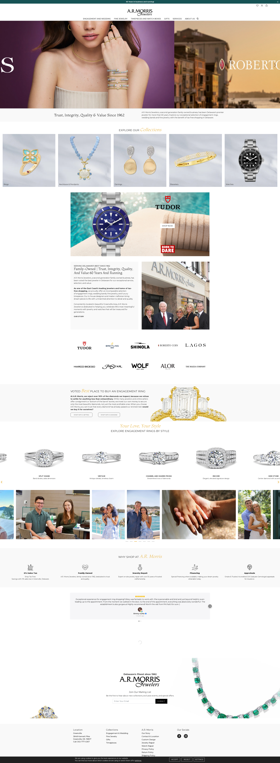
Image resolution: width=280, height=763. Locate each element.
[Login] (262, 5)
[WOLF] (140, 367)
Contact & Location (150, 736)
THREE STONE (236, 476)
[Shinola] (140, 345)
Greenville (77, 733)
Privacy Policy (148, 749)
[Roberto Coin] (167, 345)
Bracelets (174, 184)
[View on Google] (140, 609)
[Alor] (167, 367)
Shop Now (167, 226)
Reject (187, 759)
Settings (199, 759)
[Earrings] (140, 160)
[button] (127, 541)
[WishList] (257, 5)
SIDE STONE (122, 476)
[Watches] (251, 160)
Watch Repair (148, 746)
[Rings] (29, 160)
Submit (161, 701)
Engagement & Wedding (117, 733)
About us (190, 19)
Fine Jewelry (120, 19)
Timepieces (111, 743)
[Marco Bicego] (84, 367)
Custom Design (149, 740)
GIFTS (166, 19)
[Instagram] (186, 736)
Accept (174, 759)
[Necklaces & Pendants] (84, 160)
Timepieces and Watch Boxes (146, 19)
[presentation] (5, 65)
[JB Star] (112, 367)
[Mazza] (195, 367)
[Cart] (266, 5)
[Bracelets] (195, 160)
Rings (6, 184)
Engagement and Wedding (97, 19)
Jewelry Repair (148, 743)
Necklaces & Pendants (69, 184)
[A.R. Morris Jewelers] (140, 12)
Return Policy (147, 752)
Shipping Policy (148, 755)
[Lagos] (195, 345)
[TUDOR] (84, 345)
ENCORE (64, 476)
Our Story (79, 316)
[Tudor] (140, 224)
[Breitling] (112, 345)
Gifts (108, 740)
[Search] (197, 19)
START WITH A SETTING (81, 415)
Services (177, 19)
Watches (229, 184)
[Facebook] (179, 736)
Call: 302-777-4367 (81, 742)
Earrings (118, 184)
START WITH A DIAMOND (109, 415)
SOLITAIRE (179, 476)
